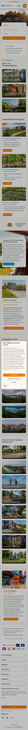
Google (16, 364)
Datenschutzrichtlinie (12, 369)
